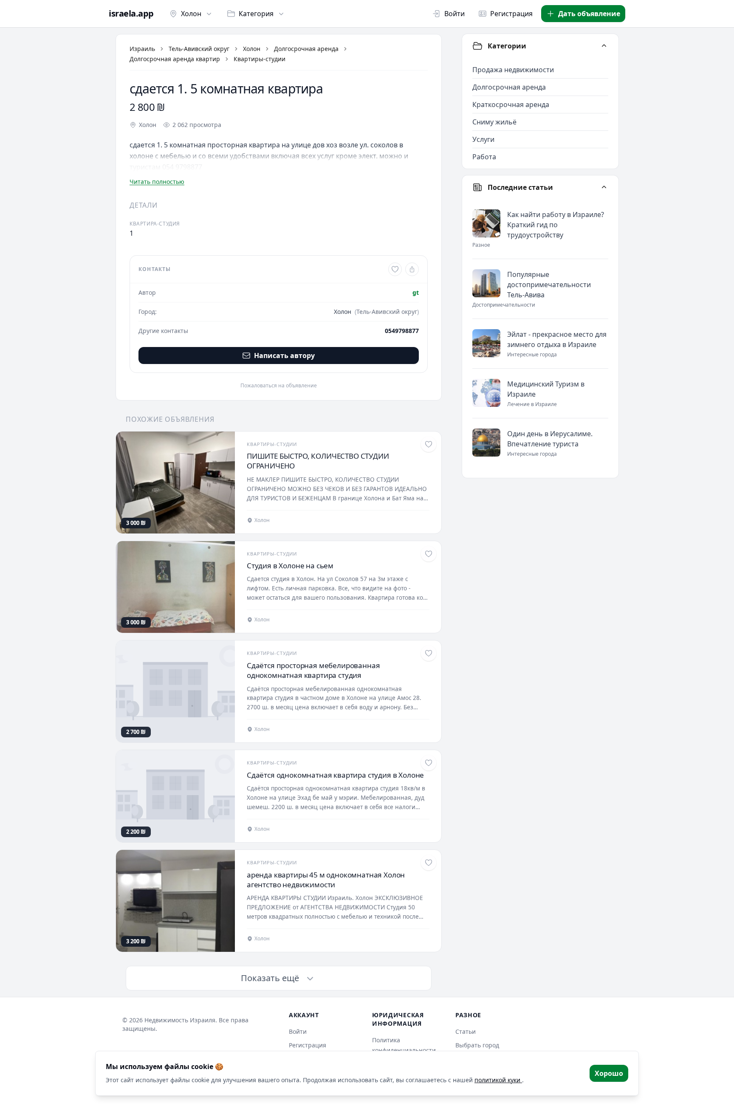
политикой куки (498, 1080)
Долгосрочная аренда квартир (175, 59)
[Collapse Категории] (604, 46)
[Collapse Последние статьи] (604, 187)
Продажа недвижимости (513, 69)
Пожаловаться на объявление (278, 385)
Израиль (142, 49)
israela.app (131, 13)
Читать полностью (157, 182)
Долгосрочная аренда (306, 49)
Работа (484, 156)
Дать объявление (589, 13)
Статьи (465, 1031)
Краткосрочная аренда (510, 104)
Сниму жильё (494, 122)
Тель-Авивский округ (199, 49)
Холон (191, 13)
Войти (454, 13)
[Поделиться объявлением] (412, 269)
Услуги (483, 139)
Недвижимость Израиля (179, 1020)
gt (415, 292)
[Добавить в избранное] (395, 269)
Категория (256, 13)
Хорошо (609, 1073)
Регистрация (511, 13)
